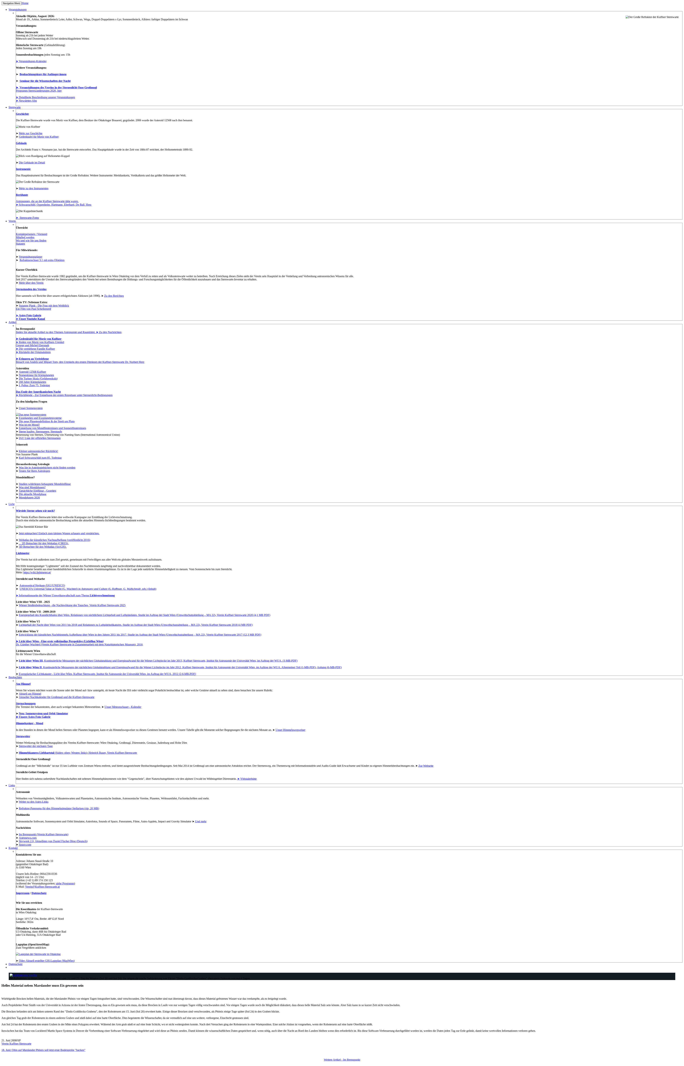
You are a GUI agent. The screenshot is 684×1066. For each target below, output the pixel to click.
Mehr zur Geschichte (30, 133)
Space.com (25, 844)
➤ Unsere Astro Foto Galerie (33, 716)
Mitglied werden (25, 237)
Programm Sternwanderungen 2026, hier (39, 90)
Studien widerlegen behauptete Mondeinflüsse (45, 483)
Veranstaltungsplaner (30, 256)
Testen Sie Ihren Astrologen (34, 470)
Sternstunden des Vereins (31, 289)
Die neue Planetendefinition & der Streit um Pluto (47, 421)
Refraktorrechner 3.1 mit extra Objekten (42, 260)
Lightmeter (22, 553)
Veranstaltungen (18, 9)
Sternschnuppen (26, 703)
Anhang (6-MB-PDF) (329, 667)
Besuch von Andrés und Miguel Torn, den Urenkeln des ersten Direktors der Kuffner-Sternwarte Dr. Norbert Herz (80, 361)
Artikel (12, 322)
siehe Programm (65, 883)
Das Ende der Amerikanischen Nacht (38, 391)
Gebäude (21, 143)
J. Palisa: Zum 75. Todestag (34, 385)
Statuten (20, 243)
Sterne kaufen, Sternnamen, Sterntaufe (40, 431)
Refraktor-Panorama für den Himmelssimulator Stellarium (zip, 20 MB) (59, 808)
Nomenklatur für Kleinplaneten (36, 375)
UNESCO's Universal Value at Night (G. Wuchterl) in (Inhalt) (88, 588)
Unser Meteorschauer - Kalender (123, 706)
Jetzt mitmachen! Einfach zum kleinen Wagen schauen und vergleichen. (59, 533)
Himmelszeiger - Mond (29, 723)
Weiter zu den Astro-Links (33, 801)
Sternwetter (23, 736)
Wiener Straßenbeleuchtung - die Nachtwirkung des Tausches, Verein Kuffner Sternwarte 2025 (72, 605)
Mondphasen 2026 (29, 497)
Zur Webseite (425, 765)
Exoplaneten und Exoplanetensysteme (40, 417)
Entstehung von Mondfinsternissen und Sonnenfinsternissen (52, 428)
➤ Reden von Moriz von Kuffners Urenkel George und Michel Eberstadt (40, 344)
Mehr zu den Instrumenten (33, 188)
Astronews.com (28, 837)
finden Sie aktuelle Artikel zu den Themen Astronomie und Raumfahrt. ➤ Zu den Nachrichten (68, 332)
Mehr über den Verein (31, 282)
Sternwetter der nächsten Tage (36, 746)
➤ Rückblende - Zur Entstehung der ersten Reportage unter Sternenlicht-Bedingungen (64, 395)
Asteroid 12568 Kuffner (32, 371)
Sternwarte (15, 107)
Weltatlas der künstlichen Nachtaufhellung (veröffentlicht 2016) (54, 539)
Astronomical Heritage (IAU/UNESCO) (42, 585)
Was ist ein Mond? (29, 424)
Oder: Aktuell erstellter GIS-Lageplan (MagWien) (47, 960)
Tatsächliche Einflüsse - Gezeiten (37, 490)
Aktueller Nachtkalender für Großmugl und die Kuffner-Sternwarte (56, 697)
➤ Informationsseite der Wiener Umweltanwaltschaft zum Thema (65, 595)
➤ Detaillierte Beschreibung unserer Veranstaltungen (45, 97)
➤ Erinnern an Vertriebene (32, 358)
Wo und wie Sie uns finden (31, 240)
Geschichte (22, 113)
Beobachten (15, 677)
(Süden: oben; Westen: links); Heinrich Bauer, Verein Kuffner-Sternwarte (78, 752)
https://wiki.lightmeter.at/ (37, 572)
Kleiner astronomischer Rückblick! (38, 451)
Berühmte (22, 194)
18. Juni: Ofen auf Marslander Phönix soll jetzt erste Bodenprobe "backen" (43, 1050)
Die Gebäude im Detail (32, 162)
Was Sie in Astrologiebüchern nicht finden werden (47, 467)
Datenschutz (39, 893)
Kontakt (13, 847)
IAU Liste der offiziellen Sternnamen (40, 438)
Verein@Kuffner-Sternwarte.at (42, 886)
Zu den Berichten (114, 295)
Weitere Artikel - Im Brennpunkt (342, 1059)
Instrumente (23, 169)
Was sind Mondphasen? (32, 487)
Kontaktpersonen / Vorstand (31, 234)
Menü (11, 3)
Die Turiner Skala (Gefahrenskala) (38, 378)
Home (25, 3)
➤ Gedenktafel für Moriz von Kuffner (38, 338)
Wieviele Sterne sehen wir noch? (35, 510)
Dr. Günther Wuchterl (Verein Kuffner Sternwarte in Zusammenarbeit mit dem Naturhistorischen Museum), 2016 (79, 643)
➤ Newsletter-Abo (26, 100)
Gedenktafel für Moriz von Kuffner (39, 136)
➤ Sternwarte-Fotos (27, 217)
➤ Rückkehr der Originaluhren (33, 352)
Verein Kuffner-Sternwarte (16, 1043)
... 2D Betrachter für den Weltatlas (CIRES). (44, 543)
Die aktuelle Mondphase (32, 494)
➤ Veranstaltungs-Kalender (31, 61)
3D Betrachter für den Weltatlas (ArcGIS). (42, 546)
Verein (12, 221)
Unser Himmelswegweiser (290, 729)
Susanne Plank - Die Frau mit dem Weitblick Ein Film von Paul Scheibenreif (42, 307)
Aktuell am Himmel (30, 693)
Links (12, 785)
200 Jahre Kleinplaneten (32, 381)
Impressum (22, 893)
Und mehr (200, 821)
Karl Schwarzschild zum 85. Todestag (40, 457)
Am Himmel (23, 683)
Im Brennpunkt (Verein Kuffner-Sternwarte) (43, 834)
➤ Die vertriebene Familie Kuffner (35, 348)
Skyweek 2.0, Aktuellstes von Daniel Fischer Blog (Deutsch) (53, 841)
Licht (11, 504)
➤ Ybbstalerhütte (247, 778)
